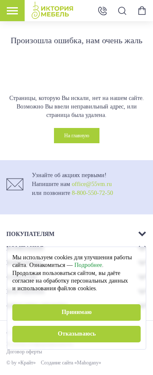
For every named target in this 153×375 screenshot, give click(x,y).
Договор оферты (24, 352)
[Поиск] (122, 11)
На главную (76, 136)
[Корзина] (142, 10)
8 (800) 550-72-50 (102, 10)
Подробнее (88, 265)
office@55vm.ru (92, 184)
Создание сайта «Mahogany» (71, 363)
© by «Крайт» (21, 363)
